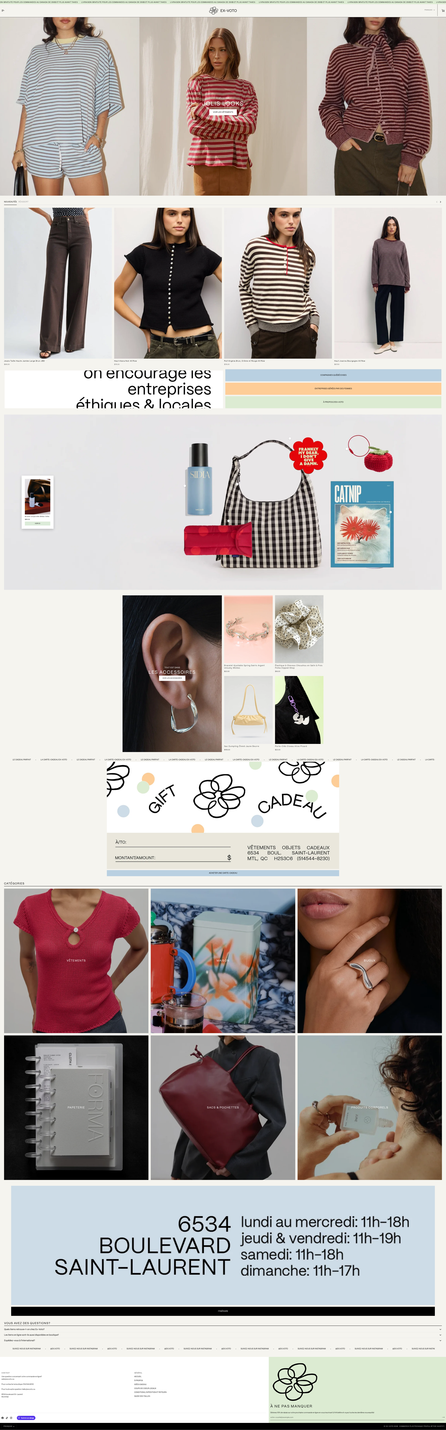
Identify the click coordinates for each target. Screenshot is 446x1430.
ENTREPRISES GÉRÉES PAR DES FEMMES (333, 389)
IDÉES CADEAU (140, 1384)
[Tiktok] (7, 1418)
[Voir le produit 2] (237, 484)
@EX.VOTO (14, 1349)
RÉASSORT (23, 202)
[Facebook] (3, 1418)
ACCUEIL (137, 1376)
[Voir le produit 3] (347, 449)
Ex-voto (390, 1426)
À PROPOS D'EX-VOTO (333, 402)
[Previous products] (436, 202)
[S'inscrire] (442, 1417)
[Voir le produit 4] (228, 521)
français (428, 10)
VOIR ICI (37, 523)
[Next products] (440, 202)
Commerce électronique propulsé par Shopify (421, 1426)
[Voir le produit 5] (290, 438)
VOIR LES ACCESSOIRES (172, 678)
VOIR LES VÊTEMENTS (223, 112)
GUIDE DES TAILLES (142, 1396)
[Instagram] (11, 1418)
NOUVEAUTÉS (10, 202)
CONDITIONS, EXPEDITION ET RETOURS (150, 1392)
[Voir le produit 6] (390, 512)
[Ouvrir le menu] (5, 10)
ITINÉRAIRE (223, 1311)
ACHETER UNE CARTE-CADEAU (223, 873)
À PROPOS (138, 1380)
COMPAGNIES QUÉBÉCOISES (333, 375)
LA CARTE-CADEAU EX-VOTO (19, 760)
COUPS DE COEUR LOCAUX (145, 1388)
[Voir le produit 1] (185, 486)
